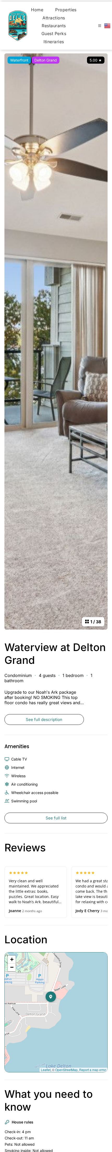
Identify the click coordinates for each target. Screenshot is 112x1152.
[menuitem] (37, 10)
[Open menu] (99, 26)
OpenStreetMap (66, 1069)
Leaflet (46, 1069)
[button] (56, 1007)
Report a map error (92, 1069)
